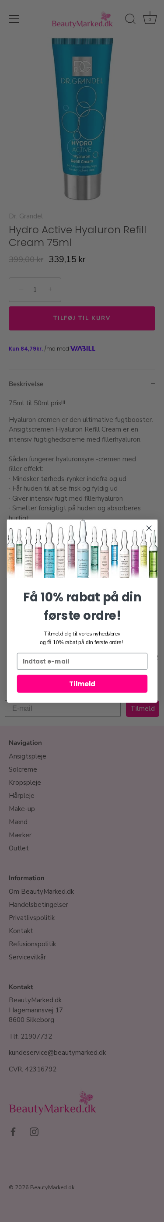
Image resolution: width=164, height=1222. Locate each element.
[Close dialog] (149, 528)
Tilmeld (82, 683)
